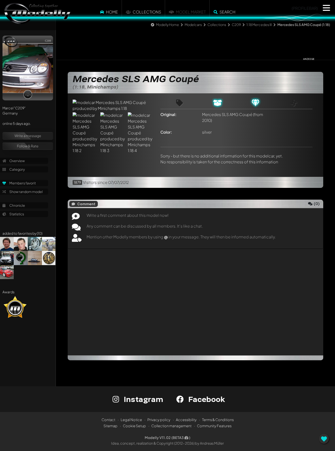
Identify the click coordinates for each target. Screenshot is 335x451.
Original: (168, 114)
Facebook (205, 399)
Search (227, 11)
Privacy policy (158, 419)
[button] (326, 8)
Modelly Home (167, 24)
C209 (236, 24)
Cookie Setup (134, 426)
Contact (108, 419)
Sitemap (110, 426)
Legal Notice (131, 419)
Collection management (171, 426)
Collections (147, 11)
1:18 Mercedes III (259, 24)
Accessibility (186, 419)
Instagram (142, 399)
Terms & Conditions (218, 419)
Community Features (214, 426)
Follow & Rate (28, 146)
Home (112, 11)
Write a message (27, 135)
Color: (166, 132)
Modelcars (193, 24)
